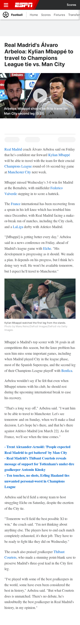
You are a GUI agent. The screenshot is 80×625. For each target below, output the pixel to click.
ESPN (24, 5)
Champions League (18, 166)
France (15, 203)
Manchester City (19, 172)
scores (71, 4)
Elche (47, 248)
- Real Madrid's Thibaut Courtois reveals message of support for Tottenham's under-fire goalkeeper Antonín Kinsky (39, 463)
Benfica (66, 370)
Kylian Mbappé (59, 154)
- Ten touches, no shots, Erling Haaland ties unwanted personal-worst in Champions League (36, 481)
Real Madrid (13, 149)
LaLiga (18, 226)
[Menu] (6, 5)
